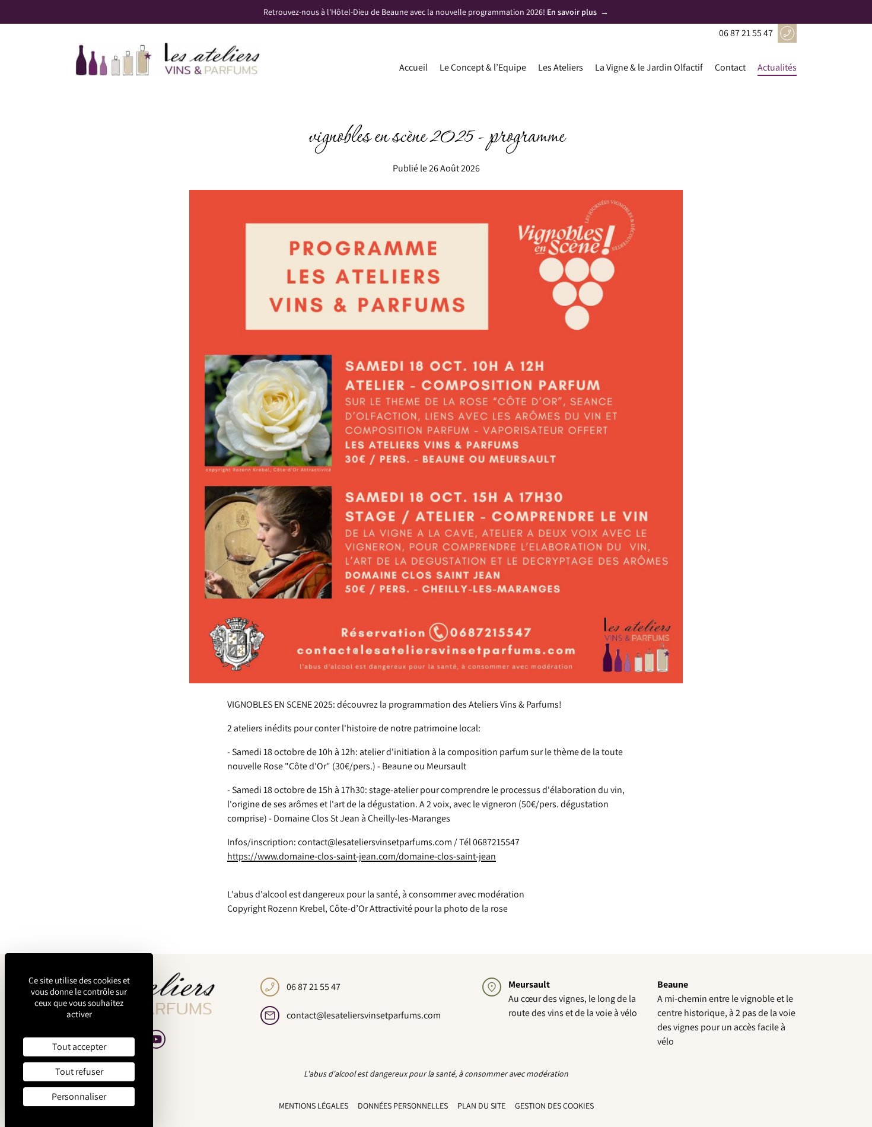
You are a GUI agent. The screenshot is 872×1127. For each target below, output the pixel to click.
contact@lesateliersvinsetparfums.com (364, 1015)
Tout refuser (79, 1071)
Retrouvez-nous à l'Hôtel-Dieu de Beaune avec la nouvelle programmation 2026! (436, 12)
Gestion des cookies (554, 1105)
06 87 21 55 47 (746, 33)
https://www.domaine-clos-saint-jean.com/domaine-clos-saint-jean (361, 856)
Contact (730, 67)
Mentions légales (313, 1105)
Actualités (777, 67)
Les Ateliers (560, 67)
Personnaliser (79, 1096)
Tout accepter (79, 1046)
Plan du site (481, 1105)
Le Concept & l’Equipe (483, 67)
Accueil (413, 67)
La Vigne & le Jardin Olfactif (649, 67)
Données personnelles (403, 1105)
